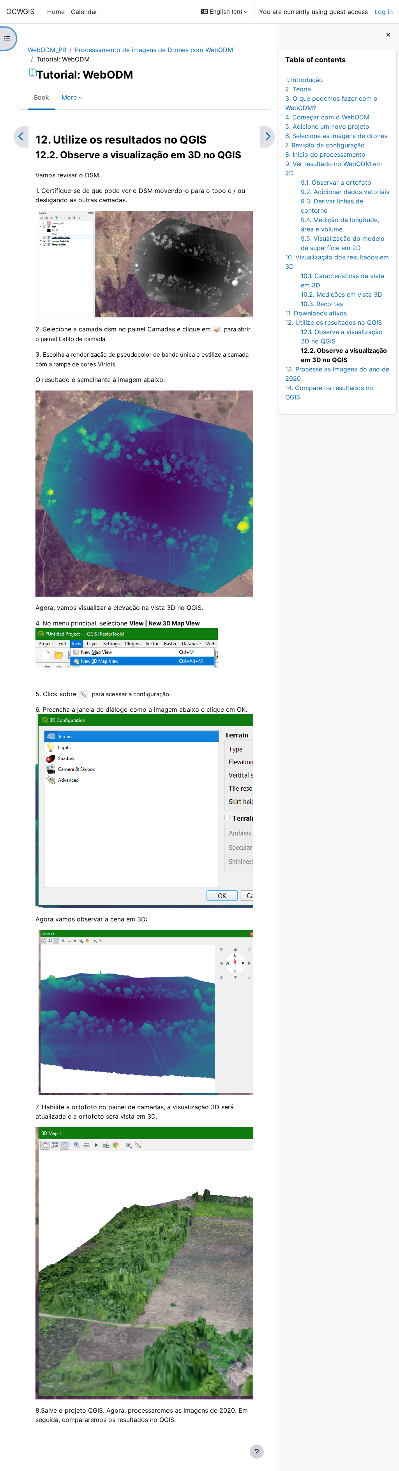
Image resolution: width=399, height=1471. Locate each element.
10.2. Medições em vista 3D (341, 294)
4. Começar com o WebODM (327, 117)
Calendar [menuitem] (84, 12)
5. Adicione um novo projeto (327, 126)
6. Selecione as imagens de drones (336, 136)
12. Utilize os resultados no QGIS (333, 322)
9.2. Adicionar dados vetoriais (345, 192)
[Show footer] (257, 1452)
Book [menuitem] (41, 97)
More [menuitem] (69, 97)
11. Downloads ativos (316, 313)
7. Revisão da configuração (325, 145)
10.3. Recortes (322, 304)
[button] (224, 11)
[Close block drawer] (388, 35)
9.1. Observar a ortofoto (336, 182)
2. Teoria (298, 89)
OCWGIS (20, 11)
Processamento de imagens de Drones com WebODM (154, 50)
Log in (383, 12)
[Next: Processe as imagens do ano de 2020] (267, 136)
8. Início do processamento (325, 154)
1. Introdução (304, 80)
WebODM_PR (47, 50)
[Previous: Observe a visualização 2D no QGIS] (21, 136)
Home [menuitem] (56, 12)
